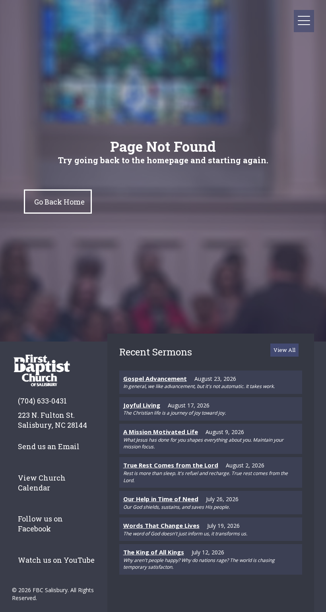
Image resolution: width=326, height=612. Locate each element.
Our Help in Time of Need (160, 499)
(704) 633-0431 (42, 400)
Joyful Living (141, 405)
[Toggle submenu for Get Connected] (226, 21)
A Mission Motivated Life (160, 432)
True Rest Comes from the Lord (170, 465)
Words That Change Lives (161, 525)
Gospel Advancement (155, 378)
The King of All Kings (153, 552)
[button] (304, 21)
